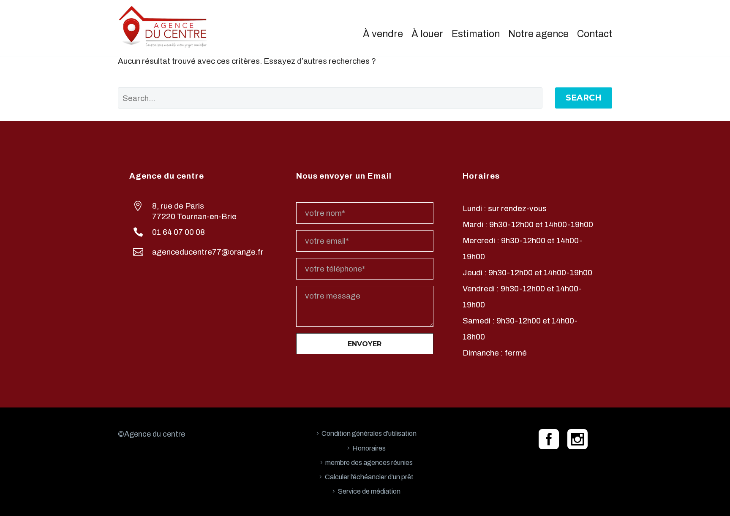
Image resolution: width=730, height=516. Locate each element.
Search (584, 98)
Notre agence (538, 34)
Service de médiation (369, 491)
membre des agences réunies (369, 462)
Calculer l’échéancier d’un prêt (369, 477)
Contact (594, 34)
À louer (427, 34)
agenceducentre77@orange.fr (208, 251)
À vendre (383, 34)
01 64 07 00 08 (178, 232)
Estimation (476, 34)
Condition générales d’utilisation (369, 433)
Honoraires (369, 448)
